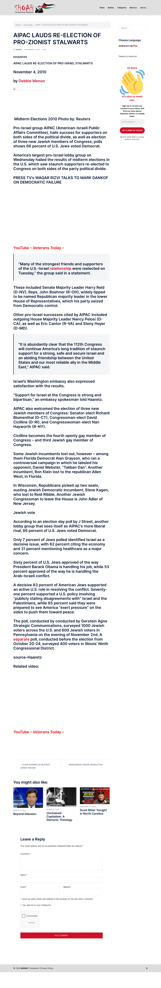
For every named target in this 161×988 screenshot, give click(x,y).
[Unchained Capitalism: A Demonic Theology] (61, 797)
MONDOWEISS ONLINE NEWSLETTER (86, 764)
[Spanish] (136, 46)
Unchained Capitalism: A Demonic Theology (59, 816)
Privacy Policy (47, 968)
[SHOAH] (34, 7)
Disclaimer (34, 968)
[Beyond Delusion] (28, 797)
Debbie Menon (32, 81)
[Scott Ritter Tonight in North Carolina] (95, 795)
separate (21, 639)
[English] (127, 46)
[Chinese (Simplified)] (122, 46)
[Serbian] (134, 46)
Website (66, 887)
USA (44, 49)
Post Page (28, 25)
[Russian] (131, 46)
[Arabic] (120, 46)
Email (23, 887)
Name (23, 875)
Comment (25, 854)
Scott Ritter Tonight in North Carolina (93, 811)
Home (18, 25)
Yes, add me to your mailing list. (36, 905)
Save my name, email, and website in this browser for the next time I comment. (58, 899)
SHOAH (19, 49)
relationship (60, 268)
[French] (129, 46)
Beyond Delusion (24, 814)
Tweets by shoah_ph (128, 56)
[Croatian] (124, 46)
